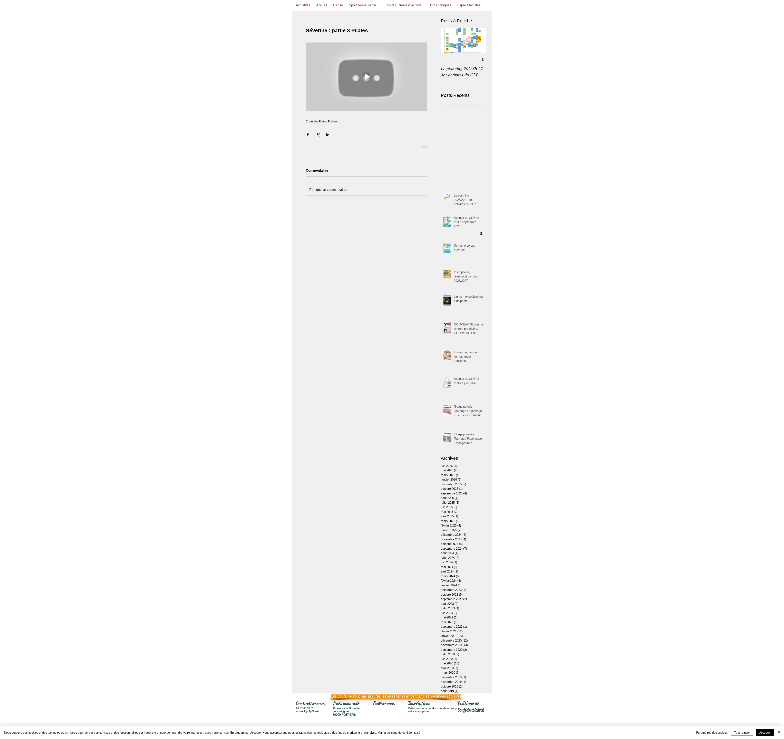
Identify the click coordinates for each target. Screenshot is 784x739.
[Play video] (366, 76)
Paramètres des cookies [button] (711, 732)
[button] (391, 696)
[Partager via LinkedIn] (328, 134)
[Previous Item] (447, 40)
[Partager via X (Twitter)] (318, 134)
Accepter (765, 732)
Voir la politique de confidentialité (399, 732)
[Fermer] (779, 732)
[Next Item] (479, 40)
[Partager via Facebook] (308, 134)
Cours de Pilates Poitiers (321, 121)
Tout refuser (742, 732)
